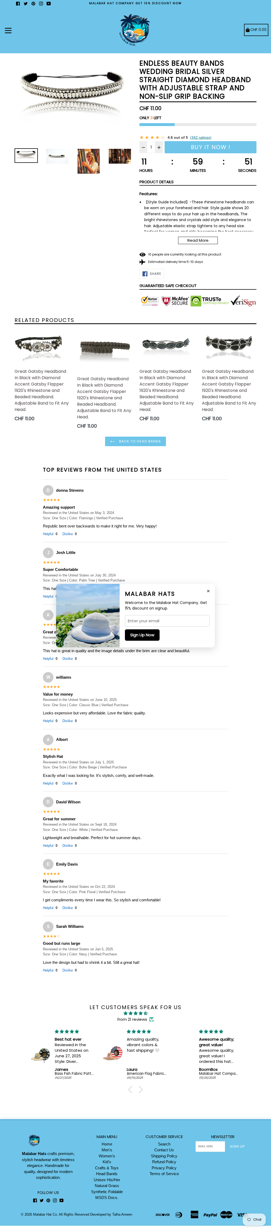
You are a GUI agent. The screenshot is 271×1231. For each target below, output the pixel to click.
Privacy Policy (164, 1168)
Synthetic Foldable (107, 1191)
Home (107, 1144)
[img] (135, 1013)
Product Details (156, 182)
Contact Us (164, 1150)
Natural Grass (107, 1185)
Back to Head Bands (139, 441)
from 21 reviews (132, 1019)
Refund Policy (164, 1162)
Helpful (50, 534)
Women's (107, 1156)
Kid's (107, 1162)
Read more (198, 240)
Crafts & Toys (107, 1168)
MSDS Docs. (106, 1197)
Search (164, 1144)
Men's (107, 1150)
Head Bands (107, 1173)
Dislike (69, 534)
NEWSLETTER (222, 1136)
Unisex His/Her (107, 1180)
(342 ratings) (200, 137)
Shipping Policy (164, 1156)
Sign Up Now (142, 635)
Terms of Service (164, 1173)
